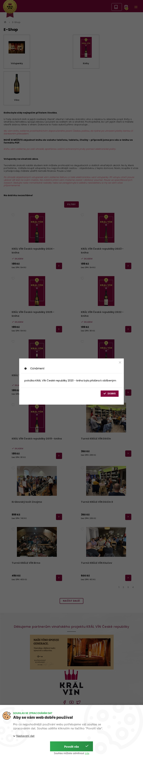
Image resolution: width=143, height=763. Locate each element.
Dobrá (112, 393)
